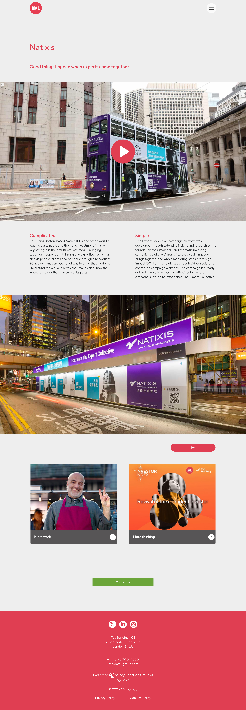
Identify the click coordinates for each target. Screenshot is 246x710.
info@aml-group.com (123, 664)
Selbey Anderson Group (132, 675)
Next (193, 448)
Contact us (123, 582)
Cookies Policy (140, 698)
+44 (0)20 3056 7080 (123, 659)
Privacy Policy (105, 698)
